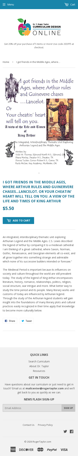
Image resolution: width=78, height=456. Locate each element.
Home (6, 62)
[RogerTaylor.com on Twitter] (65, 432)
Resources (39, 371)
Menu (10, 4)
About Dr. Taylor (39, 366)
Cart (72, 4)
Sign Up (68, 408)
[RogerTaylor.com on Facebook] (71, 432)
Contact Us (28, 424)
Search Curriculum (39, 361)
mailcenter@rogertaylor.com (45, 388)
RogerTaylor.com (42, 441)
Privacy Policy (45, 424)
